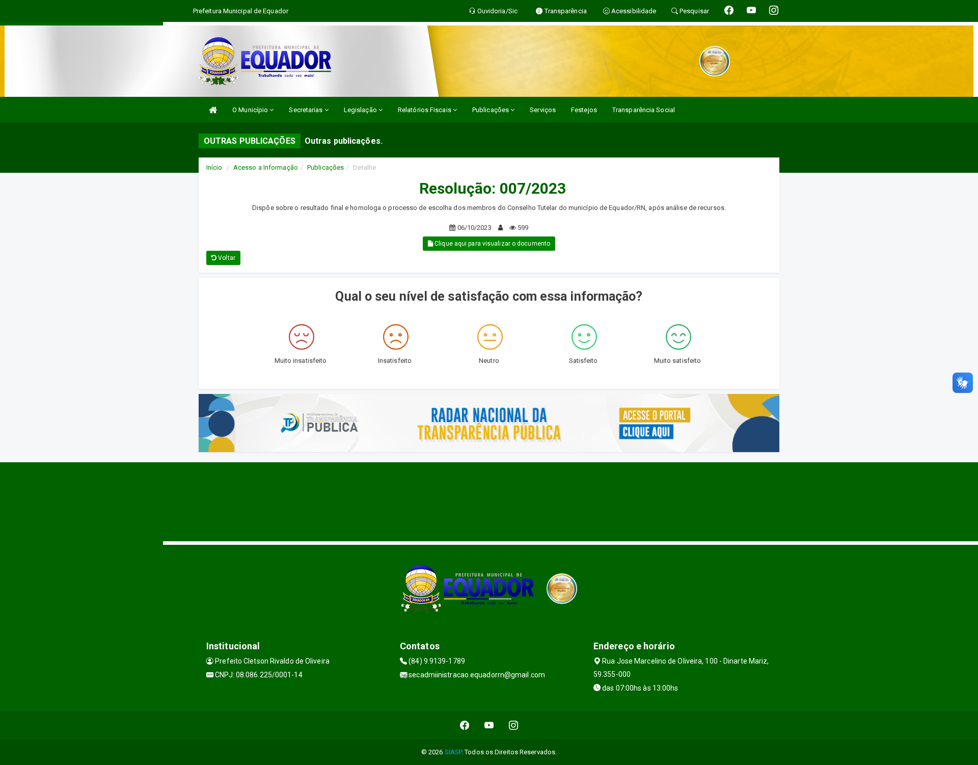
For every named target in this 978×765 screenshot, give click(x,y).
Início (214, 167)
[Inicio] (213, 110)
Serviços (543, 110)
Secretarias (306, 110)
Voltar (225, 257)
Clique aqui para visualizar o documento (491, 243)
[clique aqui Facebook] (465, 725)
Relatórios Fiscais (425, 110)
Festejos (584, 110)
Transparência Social (643, 110)
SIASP (453, 752)
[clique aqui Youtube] (489, 725)
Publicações (491, 110)
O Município (250, 110)
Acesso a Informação (265, 167)
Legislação (361, 110)
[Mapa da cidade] (489, 500)
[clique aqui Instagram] (514, 725)
